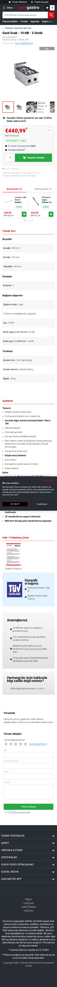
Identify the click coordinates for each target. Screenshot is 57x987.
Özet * (6, 771)
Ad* (5, 750)
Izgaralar (35, 21)
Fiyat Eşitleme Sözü (32, 649)
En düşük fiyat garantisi (19, 146)
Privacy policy (48, 480)
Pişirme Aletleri (10, 21)
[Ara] (51, 15)
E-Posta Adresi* (11, 761)
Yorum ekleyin (28, 806)
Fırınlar (24, 21)
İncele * (7, 782)
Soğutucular (48, 21)
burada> (40, 688)
